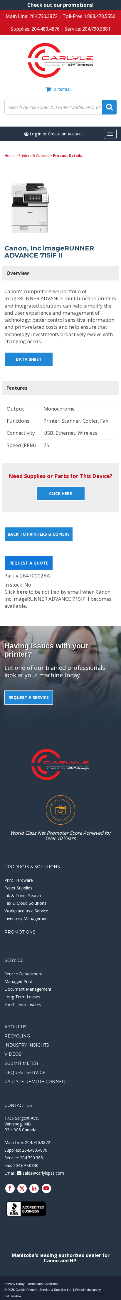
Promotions (20, 932)
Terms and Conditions (42, 1284)
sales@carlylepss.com (42, 1173)
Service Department (23, 974)
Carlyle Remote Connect (35, 1081)
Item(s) (62, 89)
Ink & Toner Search (22, 895)
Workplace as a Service (26, 911)
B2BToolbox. (13, 1296)
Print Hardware (18, 880)
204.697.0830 (25, 1165)
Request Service (25, 1072)
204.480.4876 (45, 29)
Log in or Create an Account (55, 134)
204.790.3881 (96, 29)
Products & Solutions (32, 866)
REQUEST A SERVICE (29, 697)
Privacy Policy (14, 1284)
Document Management (27, 989)
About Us (15, 1027)
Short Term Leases (22, 1004)
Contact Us (18, 1105)
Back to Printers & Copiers (39, 534)
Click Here (60, 493)
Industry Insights (26, 1045)
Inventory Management (26, 918)
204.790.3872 (43, 16)
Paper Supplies (18, 888)
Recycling (17, 1036)
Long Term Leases (22, 997)
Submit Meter (21, 1063)
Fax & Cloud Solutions (25, 903)
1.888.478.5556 (99, 16)
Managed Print (18, 981)
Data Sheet (29, 359)
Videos (12, 1054)
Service (13, 960)
